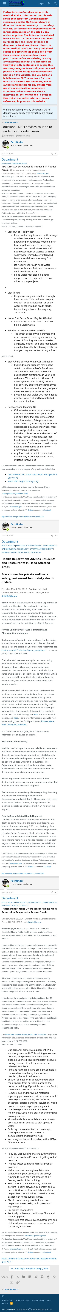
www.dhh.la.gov (16, 507)
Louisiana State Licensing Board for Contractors (25, 1034)
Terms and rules (22, 1300)
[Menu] (4, 3)
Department (10, 159)
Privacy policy (38, 1300)
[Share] (52, 154)
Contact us (7, 1300)
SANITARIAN (36, 552)
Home (5, 1303)
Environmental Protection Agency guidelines (23, 650)
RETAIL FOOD (23, 552)
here (36, 714)
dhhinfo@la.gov (42, 173)
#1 (56, 153)
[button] (3, 1296)
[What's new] (49, 3)
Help (49, 1300)
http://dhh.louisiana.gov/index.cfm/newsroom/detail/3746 (23, 873)
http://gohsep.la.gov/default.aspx (15, 494)
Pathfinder (9, 135)
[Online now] (7, 147)
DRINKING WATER (9, 552)
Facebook (47, 510)
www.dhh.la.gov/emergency (23, 481)
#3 (56, 892)
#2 (56, 535)
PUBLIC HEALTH (8, 546)
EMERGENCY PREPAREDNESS (14, 163)
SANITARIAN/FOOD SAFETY (41, 549)
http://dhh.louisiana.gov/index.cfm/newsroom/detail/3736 (23, 517)
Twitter (30, 510)
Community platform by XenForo (27, 1309)
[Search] (55, 3)
